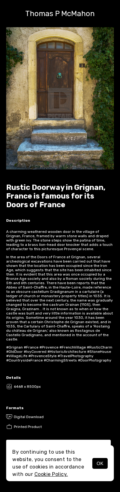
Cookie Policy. (51, 474)
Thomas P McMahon (60, 13)
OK (100, 463)
